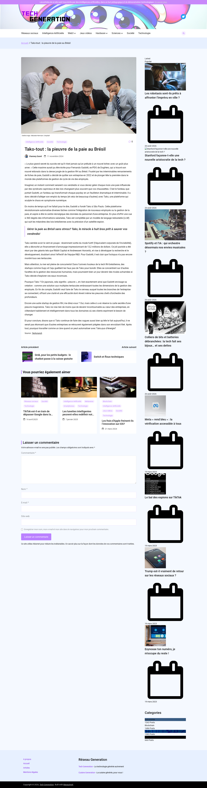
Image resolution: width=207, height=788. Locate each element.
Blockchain (107, 401)
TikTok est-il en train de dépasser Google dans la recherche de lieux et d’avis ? (38, 413)
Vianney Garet (35, 156)
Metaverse (89, 401)
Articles (26, 768)
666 (146, 740)
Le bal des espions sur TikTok (163, 497)
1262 (147, 722)
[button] (75, 33)
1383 (147, 734)
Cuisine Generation (87, 772)
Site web (25, 516)
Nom (24, 489)
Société (130, 33)
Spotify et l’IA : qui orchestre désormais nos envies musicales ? (165, 247)
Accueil (26, 763)
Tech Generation (86, 766)
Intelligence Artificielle (53, 33)
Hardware (100, 33)
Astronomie (150, 719)
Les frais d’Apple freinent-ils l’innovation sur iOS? (117, 422)
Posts (152, 722)
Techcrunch (37, 333)
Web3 (71, 33)
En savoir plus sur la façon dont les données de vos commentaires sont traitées (99, 544)
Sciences (116, 33)
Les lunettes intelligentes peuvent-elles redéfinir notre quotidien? (78, 413)
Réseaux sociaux (29, 33)
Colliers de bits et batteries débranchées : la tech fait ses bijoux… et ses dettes (163, 341)
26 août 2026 (150, 146)
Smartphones (69, 406)
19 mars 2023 (151, 472)
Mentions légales (30, 772)
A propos (27, 759)
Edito (147, 737)
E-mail (25, 502)
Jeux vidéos (86, 33)
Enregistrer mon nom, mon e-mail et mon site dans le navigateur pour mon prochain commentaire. (66, 529)
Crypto (148, 731)
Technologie (144, 33)
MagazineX (68, 785)
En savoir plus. (161, 2)
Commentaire (28, 453)
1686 (147, 728)
